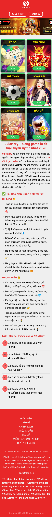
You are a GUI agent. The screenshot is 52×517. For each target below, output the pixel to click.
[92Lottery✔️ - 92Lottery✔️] (26, 5)
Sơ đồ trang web (26, 473)
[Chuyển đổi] (5, 343)
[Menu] (4, 5)
